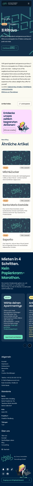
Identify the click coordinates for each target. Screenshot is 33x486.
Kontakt (4, 361)
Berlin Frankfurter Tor (8, 401)
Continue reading (8, 48)
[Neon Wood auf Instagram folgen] (3, 474)
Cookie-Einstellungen (8, 373)
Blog (2, 442)
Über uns (4, 436)
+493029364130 (7, 89)
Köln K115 (4, 412)
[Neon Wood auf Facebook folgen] (7, 474)
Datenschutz (5, 366)
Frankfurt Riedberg (7, 418)
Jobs (2, 371)
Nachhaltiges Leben (7, 440)
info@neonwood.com (12, 380)
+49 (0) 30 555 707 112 (14, 377)
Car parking (5, 445)
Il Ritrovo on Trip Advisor (9, 92)
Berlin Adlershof (6, 406)
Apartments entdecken (13, 337)
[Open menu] (28, 3)
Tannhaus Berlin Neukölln (9, 403)
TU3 (2, 425)
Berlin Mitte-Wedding (8, 399)
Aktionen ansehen (10, 130)
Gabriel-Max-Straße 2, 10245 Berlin (19, 87)
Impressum (4, 364)
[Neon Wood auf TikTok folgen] (12, 469)
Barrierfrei (4, 368)
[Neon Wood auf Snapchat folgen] (3, 469)
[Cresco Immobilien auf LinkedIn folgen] (7, 469)
